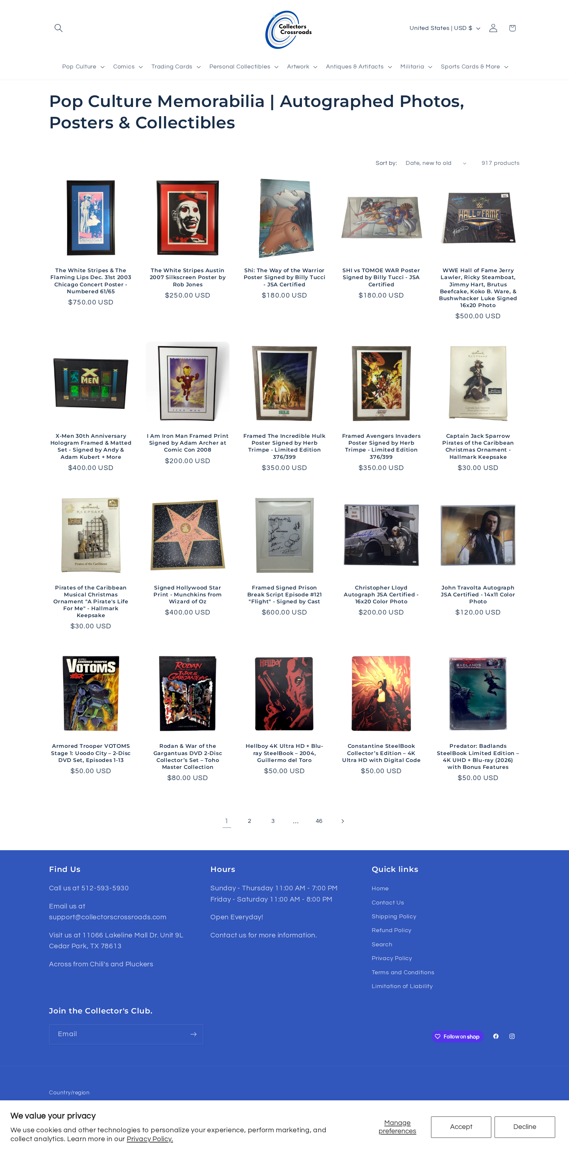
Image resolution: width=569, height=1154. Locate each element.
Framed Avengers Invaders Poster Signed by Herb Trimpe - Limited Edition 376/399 (381, 446)
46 (319, 821)
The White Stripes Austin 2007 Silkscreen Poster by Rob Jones (188, 277)
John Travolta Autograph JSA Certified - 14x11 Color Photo (478, 594)
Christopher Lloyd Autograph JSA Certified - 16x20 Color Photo (381, 594)
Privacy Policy (392, 958)
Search (382, 944)
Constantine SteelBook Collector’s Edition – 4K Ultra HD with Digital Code (381, 753)
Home (380, 888)
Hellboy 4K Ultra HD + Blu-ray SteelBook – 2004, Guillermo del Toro (284, 753)
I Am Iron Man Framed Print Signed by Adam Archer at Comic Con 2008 (188, 443)
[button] (58, 28)
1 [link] (227, 821)
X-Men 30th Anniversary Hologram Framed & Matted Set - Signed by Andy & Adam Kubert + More (91, 446)
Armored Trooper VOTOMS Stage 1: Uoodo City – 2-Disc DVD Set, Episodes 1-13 (91, 753)
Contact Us (388, 903)
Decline (524, 1126)
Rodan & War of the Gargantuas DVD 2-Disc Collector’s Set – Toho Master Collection (187, 756)
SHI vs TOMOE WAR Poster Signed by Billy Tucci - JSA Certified (381, 277)
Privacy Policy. (150, 1139)
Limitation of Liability (402, 986)
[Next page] (342, 821)
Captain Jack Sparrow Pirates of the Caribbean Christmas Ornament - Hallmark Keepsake (478, 446)
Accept (461, 1126)
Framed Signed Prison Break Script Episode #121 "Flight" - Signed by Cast (284, 594)
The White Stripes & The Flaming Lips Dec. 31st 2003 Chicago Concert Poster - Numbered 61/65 (90, 280)
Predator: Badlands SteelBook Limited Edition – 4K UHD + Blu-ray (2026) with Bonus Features (478, 756)
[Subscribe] (193, 1034)
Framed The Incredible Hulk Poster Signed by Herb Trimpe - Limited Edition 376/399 (284, 446)
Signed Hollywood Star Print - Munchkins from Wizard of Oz (187, 594)
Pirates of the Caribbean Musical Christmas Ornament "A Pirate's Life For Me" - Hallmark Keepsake (90, 601)
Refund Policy (392, 930)
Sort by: (386, 163)
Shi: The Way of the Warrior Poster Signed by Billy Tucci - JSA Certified (285, 277)
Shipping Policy (394, 916)
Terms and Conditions (403, 972)
